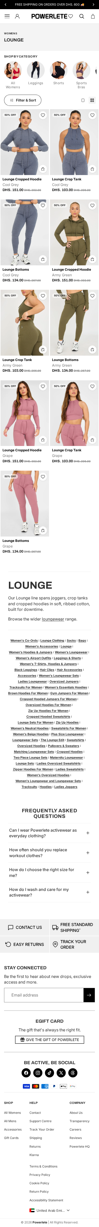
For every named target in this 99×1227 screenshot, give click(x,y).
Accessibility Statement (46, 1200)
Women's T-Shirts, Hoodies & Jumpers (48, 664)
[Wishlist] (70, 16)
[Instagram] (37, 1072)
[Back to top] (89, 1219)
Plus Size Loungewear (67, 734)
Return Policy (39, 1192)
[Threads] (72, 1072)
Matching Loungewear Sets (34, 752)
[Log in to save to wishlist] (43, 115)
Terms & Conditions (43, 1166)
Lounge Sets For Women (35, 722)
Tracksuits (29, 787)
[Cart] (92, 16)
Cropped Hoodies (70, 752)
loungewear (53, 619)
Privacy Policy (39, 1175)
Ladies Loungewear (32, 681)
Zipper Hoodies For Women (33, 769)
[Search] (81, 16)
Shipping (35, 1138)
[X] (61, 1072)
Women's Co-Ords (24, 640)
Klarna (34, 1155)
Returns (35, 1146)
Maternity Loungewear (66, 757)
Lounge (66, 646)
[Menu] (6, 16)
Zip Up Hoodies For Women (48, 711)
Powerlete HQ (80, 1146)
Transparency (80, 1121)
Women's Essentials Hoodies (66, 687)
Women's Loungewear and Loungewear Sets (48, 781)
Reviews (76, 1138)
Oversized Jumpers (64, 681)
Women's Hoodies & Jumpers (30, 652)
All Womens (12, 1113)
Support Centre (40, 1121)
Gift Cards (11, 1138)
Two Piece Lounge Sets (30, 757)
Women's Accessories (41, 646)
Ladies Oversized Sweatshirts (59, 763)
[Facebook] (26, 1072)
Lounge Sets (25, 763)
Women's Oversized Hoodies (48, 775)
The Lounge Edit (52, 740)
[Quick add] (43, 169)
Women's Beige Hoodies (31, 734)
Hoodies (46, 787)
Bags (82, 640)
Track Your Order (41, 1130)
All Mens (10, 1121)
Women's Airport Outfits (33, 658)
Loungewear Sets (25, 740)
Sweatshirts (75, 740)
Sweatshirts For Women (68, 728)
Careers (75, 1130)
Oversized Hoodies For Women (48, 705)
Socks (71, 640)
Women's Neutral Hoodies (30, 728)
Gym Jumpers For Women (69, 693)
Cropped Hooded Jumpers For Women (48, 699)
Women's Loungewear (71, 652)
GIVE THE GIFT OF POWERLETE (52, 1039)
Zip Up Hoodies (67, 722)
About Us (76, 1113)
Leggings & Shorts (67, 658)
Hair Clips (47, 670)
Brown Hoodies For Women (28, 693)
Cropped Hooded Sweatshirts (48, 716)
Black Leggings (25, 670)
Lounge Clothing (52, 640)
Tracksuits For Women (25, 687)
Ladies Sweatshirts (70, 769)
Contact (35, 1113)
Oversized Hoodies (31, 746)
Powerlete (39, 1222)
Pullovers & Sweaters (63, 746)
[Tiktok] (49, 1072)
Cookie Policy (39, 1183)
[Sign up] (89, 995)
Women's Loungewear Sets (59, 675)
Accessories (27, 675)
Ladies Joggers (65, 787)
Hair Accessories (69, 670)
